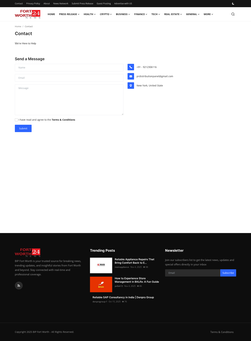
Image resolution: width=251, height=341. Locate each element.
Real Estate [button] (171, 14)
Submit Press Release (82, 3)
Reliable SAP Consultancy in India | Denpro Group (123, 297)
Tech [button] (154, 14)
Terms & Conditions (222, 332)
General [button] (191, 14)
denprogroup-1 (100, 301)
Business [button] (122, 14)
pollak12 (119, 286)
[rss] (19, 285)
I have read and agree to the (47, 119)
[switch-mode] (233, 3)
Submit (23, 128)
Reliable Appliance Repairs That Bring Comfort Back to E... (134, 261)
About (47, 3)
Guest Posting (104, 3)
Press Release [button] (68, 14)
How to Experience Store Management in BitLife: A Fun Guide (137, 280)
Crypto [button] (104, 14)
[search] (233, 14)
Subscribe (228, 272)
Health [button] (88, 14)
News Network (60, 3)
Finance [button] (139, 14)
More (207, 14)
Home (51, 14)
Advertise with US (123, 3)
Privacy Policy (33, 3)
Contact (19, 3)
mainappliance (122, 267)
